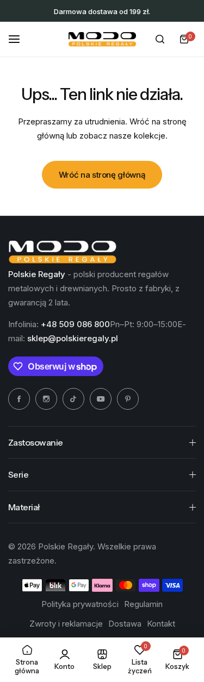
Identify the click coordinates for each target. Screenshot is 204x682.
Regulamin (143, 604)
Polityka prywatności (80, 604)
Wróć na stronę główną (102, 175)
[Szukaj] (160, 39)
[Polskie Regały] (102, 39)
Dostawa (124, 623)
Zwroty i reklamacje (66, 623)
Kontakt (161, 623)
